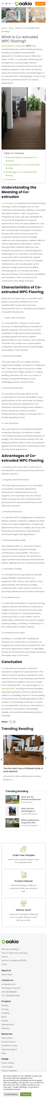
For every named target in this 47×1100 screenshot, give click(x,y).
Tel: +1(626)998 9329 (11, 995)
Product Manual (8, 1042)
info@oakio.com (9, 984)
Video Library (7, 1038)
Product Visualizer (9, 1070)
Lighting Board (8, 1024)
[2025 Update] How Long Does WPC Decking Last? (30, 822)
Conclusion (11, 179)
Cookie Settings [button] (11, 1094)
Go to (23, 856)
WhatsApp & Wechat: (11, 988)
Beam (4, 1017)
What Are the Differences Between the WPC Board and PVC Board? (31, 801)
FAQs (4, 1053)
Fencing (5, 1009)
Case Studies (7, 1067)
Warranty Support (9, 1049)
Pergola (5, 1020)
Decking (5, 1005)
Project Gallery (8, 1063)
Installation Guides (10, 1045)
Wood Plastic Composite (13, 46)
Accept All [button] (26, 1094)
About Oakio (7, 974)
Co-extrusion (8, 203)
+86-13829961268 (9, 992)
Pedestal (5, 1028)
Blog (11, 28)
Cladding (5, 1013)
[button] (1, 759)
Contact (40, 3)
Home (4, 28)
